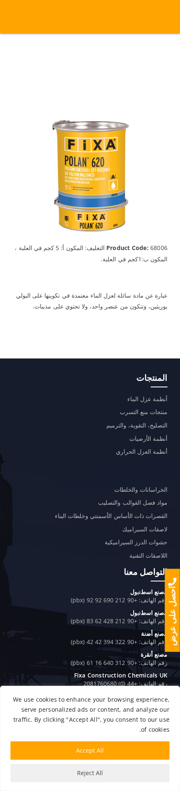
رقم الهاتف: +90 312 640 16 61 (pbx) (119, 663)
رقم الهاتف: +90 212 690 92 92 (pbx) (119, 600)
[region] (90, 738)
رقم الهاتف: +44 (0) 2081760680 (125, 683)
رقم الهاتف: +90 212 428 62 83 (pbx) (119, 621)
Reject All (90, 773)
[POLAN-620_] (90, 120)
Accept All (90, 750)
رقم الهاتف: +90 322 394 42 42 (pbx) (119, 642)
